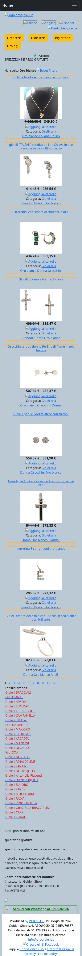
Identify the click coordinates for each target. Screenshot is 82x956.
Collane (44, 136)
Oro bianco (30, 136)
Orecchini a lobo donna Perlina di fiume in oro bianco (41, 348)
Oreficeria (14, 38)
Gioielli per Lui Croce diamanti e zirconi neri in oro (41, 483)
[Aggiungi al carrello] (41, 126)
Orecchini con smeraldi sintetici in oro (41, 212)
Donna (42, 271)
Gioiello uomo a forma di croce (41, 279)
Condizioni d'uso (32, 949)
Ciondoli (27, 203)
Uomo (39, 338)
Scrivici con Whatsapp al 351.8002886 (41, 909)
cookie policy (47, 954)
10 (49, 683)
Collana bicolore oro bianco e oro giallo (41, 77)
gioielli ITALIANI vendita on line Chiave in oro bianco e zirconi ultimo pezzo (41, 146)
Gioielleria (38, 38)
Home (7, 5)
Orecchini (55, 271)
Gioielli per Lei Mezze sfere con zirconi (40, 414)
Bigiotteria (62, 38)
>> (55, 683)
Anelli (55, 674)
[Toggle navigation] (74, 5)
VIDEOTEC (36, 921)
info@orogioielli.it (41, 939)
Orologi (12, 46)
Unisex (55, 136)
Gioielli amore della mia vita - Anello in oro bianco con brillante (41, 618)
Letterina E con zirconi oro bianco (41, 548)
